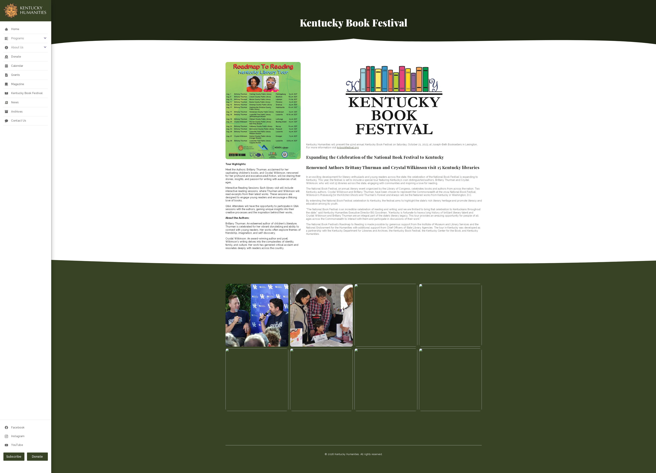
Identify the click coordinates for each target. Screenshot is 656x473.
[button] (25, 38)
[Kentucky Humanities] (24, 10)
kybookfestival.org (348, 147)
